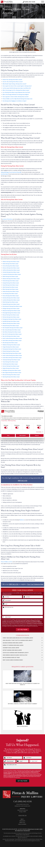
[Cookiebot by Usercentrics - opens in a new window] (38, 411)
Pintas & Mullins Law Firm (6, 561)
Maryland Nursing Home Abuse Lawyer (11, 304)
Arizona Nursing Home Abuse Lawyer (11, 265)
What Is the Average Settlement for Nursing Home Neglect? (16, 94)
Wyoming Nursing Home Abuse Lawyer (11, 376)
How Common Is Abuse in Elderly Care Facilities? (15, 655)
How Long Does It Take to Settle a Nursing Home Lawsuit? (15, 96)
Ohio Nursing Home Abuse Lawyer (10, 342)
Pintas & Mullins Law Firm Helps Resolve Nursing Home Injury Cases (17, 98)
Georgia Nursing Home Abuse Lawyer (11, 283)
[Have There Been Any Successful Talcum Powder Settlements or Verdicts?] (22, 676)
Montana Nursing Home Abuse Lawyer (11, 317)
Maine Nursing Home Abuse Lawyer (10, 302)
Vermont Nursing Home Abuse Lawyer (11, 366)
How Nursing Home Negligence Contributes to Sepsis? (14, 101)
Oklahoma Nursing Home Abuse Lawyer (11, 344)
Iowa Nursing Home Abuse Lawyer (10, 293)
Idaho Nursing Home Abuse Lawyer (10, 287)
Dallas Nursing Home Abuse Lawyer (10, 276)
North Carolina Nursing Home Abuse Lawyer (12, 338)
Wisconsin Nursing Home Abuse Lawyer (11, 374)
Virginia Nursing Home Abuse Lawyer (11, 368)
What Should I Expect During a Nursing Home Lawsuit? (14, 83)
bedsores (22, 519)
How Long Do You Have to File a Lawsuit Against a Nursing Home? (17, 86)
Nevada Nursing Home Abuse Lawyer (11, 325)
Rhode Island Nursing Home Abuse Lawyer (12, 353)
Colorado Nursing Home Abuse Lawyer (11, 272)
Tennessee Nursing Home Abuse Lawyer (11, 359)
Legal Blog (22, 820)
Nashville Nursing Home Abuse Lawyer (11, 321)
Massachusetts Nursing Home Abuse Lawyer (12, 306)
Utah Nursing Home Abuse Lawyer (10, 364)
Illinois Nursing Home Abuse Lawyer (10, 289)
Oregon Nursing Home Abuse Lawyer (11, 347)
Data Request (27, 830)
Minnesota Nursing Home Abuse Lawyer (11, 310)
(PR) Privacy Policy (12, 420)
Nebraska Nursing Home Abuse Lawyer (11, 323)
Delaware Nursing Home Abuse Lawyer (11, 278)
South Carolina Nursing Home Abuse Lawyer (12, 355)
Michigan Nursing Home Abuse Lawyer (11, 308)
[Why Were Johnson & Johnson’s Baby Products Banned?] (22, 696)
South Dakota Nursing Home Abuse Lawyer (12, 357)
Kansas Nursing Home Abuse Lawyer (11, 295)
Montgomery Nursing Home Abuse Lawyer (12, 319)
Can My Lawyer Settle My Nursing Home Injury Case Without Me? (17, 88)
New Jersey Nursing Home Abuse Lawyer (12, 329)
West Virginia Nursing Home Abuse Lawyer (12, 372)
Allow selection (22, 435)
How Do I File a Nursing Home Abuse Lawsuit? (13, 81)
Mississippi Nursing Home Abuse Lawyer (11, 312)
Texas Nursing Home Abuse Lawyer (10, 361)
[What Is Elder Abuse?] (22, 717)
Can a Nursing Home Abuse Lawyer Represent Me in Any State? (16, 92)
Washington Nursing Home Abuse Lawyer (12, 370)
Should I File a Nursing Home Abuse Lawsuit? (12, 79)
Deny (8, 435)
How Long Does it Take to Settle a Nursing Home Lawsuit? (18, 640)
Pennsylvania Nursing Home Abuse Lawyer (12, 349)
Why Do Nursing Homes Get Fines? (11, 657)
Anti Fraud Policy (19, 830)
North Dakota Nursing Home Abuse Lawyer (12, 340)
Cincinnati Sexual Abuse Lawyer (11, 647)
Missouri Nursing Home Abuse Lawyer (11, 315)
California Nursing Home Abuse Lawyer (11, 270)
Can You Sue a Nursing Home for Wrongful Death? (16, 652)
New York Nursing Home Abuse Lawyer (11, 336)
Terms (11, 623)
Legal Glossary (22, 824)
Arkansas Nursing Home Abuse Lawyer (11, 268)
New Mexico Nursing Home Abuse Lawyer (12, 332)
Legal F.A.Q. (22, 822)
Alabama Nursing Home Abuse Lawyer (11, 261)
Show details (38, 431)
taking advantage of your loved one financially (11, 172)
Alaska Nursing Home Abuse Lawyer (10, 263)
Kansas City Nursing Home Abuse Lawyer (13, 645)
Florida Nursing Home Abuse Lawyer (11, 280)
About (22, 819)
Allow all (36, 435)
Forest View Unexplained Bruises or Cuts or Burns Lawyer (18, 638)
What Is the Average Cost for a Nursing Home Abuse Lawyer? (16, 90)
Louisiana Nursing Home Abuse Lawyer (11, 300)
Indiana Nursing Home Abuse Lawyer (11, 291)
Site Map (37, 829)
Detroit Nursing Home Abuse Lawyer (12, 650)
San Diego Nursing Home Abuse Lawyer (12, 642)
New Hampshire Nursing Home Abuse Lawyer (12, 327)
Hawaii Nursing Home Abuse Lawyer (10, 285)
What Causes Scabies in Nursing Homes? (13, 660)
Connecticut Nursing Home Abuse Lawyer (12, 274)
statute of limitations (7, 219)
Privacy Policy (4, 420)
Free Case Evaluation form (35, 584)
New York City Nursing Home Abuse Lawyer (12, 334)
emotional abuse (4, 174)
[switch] (17, 427)
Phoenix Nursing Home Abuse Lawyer (11, 351)
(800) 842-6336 (22, 481)
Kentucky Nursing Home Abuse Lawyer (11, 297)
